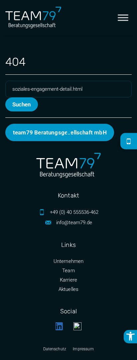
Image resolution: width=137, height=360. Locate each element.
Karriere (68, 280)
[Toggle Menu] (123, 17)
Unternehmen (69, 261)
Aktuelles (69, 289)
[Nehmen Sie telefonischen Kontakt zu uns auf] (129, 141)
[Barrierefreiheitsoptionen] (130, 336)
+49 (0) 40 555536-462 (74, 212)
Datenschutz (54, 349)
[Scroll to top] (68, 133)
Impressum (83, 349)
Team (68, 271)
